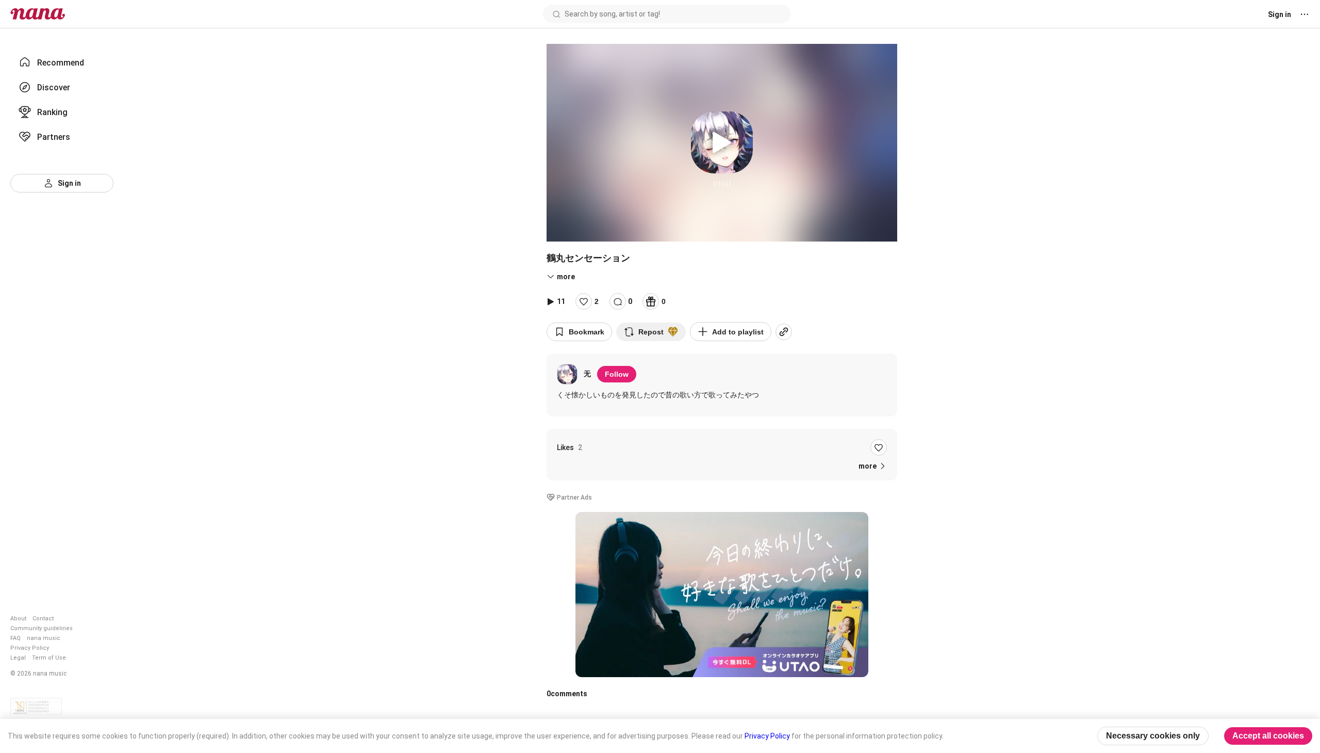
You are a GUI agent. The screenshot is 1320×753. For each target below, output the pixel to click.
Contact (43, 618)
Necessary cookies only (1153, 735)
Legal (18, 657)
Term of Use (49, 657)
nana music (43, 638)
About (18, 618)
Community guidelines (41, 628)
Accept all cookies (1268, 735)
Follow (617, 374)
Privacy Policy (29, 648)
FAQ (15, 638)
